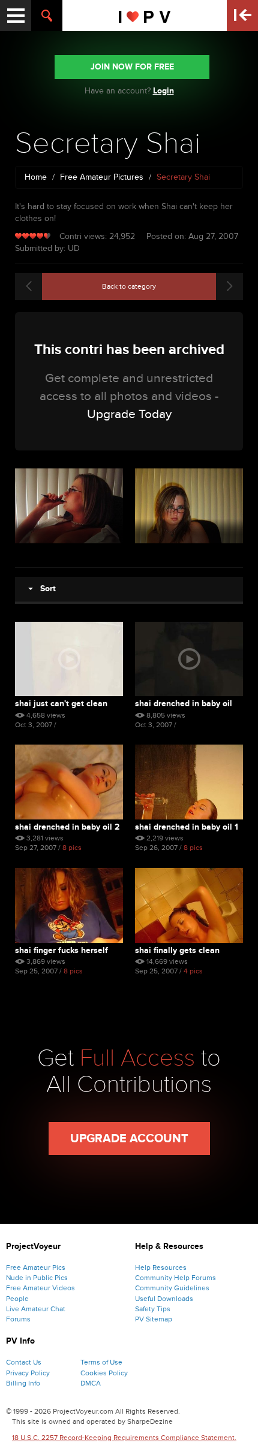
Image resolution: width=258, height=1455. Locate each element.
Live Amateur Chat (35, 1309)
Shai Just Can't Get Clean (61, 703)
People (17, 1298)
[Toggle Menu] (15, 15)
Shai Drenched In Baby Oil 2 (67, 826)
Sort (44, 588)
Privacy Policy (28, 1373)
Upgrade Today (129, 414)
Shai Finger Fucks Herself (61, 950)
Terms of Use (101, 1362)
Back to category (129, 286)
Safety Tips (152, 1309)
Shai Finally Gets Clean (177, 950)
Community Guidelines (172, 1288)
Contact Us (23, 1362)
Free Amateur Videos (40, 1288)
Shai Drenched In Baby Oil (183, 703)
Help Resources (161, 1267)
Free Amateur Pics (35, 1267)
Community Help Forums (175, 1277)
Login (163, 91)
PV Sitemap (153, 1319)
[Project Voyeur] (145, 15)
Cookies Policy (104, 1373)
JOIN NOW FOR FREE (132, 67)
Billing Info (23, 1383)
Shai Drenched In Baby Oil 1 (186, 826)
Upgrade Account (129, 1139)
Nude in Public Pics (37, 1277)
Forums (18, 1319)
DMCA (90, 1383)
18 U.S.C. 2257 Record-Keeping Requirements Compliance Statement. (124, 1437)
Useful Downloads (164, 1298)
